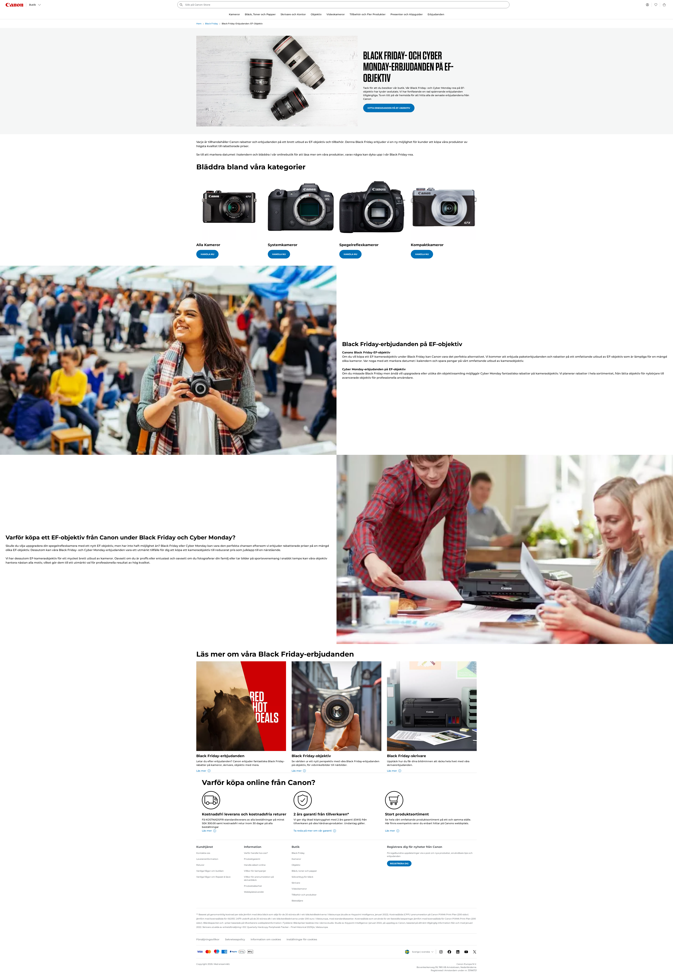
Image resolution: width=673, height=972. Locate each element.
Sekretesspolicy (235, 939)
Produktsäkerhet (253, 886)
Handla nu (207, 254)
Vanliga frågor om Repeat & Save (213, 877)
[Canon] (14, 5)
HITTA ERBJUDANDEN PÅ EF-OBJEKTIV (389, 108)
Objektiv (296, 865)
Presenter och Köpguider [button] (406, 14)
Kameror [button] (234, 14)
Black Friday (211, 23)
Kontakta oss (203, 853)
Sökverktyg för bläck (302, 877)
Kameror (296, 859)
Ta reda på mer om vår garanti (313, 830)
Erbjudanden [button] (436, 14)
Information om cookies (266, 939)
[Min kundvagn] (664, 5)
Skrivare (296, 882)
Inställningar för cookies (302, 939)
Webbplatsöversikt (254, 892)
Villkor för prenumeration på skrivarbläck (259, 878)
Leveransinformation (207, 859)
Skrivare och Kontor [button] (293, 14)
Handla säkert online (255, 865)
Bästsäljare (297, 900)
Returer (200, 865)
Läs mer (201, 770)
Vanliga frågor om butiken (210, 871)
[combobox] (343, 4)
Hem (199, 23)
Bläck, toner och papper (304, 871)
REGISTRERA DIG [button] (399, 863)
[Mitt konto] (647, 5)
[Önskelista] (656, 5)
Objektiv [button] (316, 14)
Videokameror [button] (336, 14)
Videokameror (299, 888)
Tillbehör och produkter (304, 894)
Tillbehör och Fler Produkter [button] (368, 14)
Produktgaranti (252, 859)
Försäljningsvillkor (207, 939)
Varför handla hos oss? (256, 853)
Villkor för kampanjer (255, 871)
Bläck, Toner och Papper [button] (260, 14)
